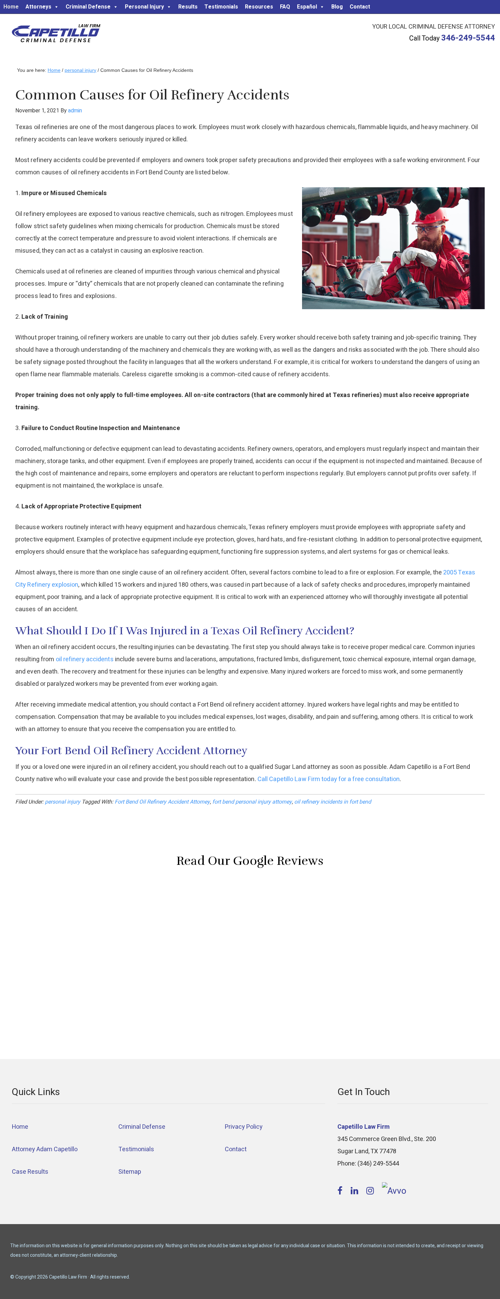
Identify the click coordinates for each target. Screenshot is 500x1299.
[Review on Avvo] (394, 1191)
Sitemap (129, 1171)
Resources (259, 7)
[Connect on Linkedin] (355, 1191)
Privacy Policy (244, 1126)
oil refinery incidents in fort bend (332, 802)
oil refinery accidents (85, 659)
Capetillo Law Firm (56, 34)
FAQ (285, 7)
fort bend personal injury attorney (252, 802)
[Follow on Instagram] (371, 1191)
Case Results (30, 1171)
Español (307, 7)
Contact (360, 7)
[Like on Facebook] (341, 1191)
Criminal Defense (88, 7)
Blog (337, 7)
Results (188, 7)
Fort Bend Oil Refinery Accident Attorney (162, 802)
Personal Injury (144, 7)
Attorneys (38, 7)
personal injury (62, 802)
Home (11, 7)
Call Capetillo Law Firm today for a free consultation (328, 779)
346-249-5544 (468, 38)
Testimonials (221, 7)
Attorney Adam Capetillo (45, 1149)
